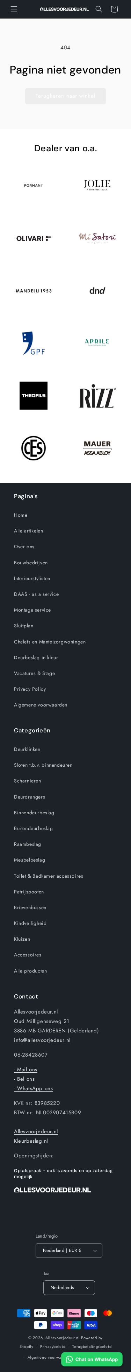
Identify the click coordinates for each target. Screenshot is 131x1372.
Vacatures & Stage (34, 673)
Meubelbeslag (29, 859)
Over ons (24, 546)
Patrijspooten (29, 891)
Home (20, 514)
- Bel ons (24, 1079)
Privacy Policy (30, 688)
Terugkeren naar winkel (65, 96)
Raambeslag (27, 844)
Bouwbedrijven (31, 562)
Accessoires (28, 954)
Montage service (32, 609)
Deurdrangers (29, 796)
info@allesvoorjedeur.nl (42, 1040)
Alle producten (30, 970)
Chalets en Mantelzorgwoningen (50, 641)
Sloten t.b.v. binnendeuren (43, 764)
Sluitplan (23, 625)
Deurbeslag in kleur (36, 657)
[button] (14, 9)
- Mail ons (25, 1069)
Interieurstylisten (32, 578)
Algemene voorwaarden (40, 704)
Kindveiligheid (30, 923)
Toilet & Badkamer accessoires (48, 875)
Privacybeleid (52, 1346)
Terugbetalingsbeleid (91, 1346)
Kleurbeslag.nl (31, 1141)
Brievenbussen (30, 907)
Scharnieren (27, 780)
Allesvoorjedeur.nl (36, 1131)
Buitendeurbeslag (33, 828)
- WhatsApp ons (33, 1088)
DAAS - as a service (36, 594)
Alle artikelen (28, 530)
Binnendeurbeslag (34, 812)
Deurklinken (27, 749)
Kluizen (22, 938)
